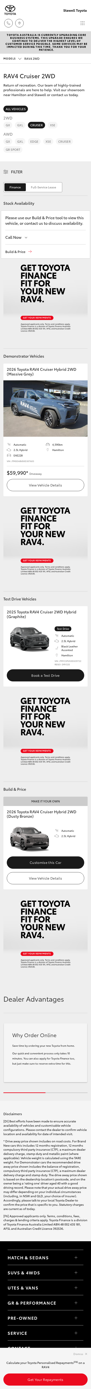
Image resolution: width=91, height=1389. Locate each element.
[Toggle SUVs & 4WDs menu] (76, 1272)
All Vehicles (16, 109)
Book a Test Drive (45, 675)
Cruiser (36, 125)
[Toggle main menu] (82, 23)
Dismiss (78, 1354)
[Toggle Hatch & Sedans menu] (76, 1257)
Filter (17, 171)
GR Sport (13, 149)
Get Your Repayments (45, 1379)
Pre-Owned (23, 1318)
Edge (34, 141)
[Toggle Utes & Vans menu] (76, 1287)
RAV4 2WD (21, 58)
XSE (52, 125)
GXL (20, 125)
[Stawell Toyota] (10, 10)
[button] (18, 251)
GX (8, 125)
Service (18, 1333)
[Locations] (19, 23)
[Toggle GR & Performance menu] (76, 1302)
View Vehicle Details (45, 484)
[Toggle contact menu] (76, 1317)
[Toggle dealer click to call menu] (8, 23)
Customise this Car (45, 862)
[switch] (32, 187)
